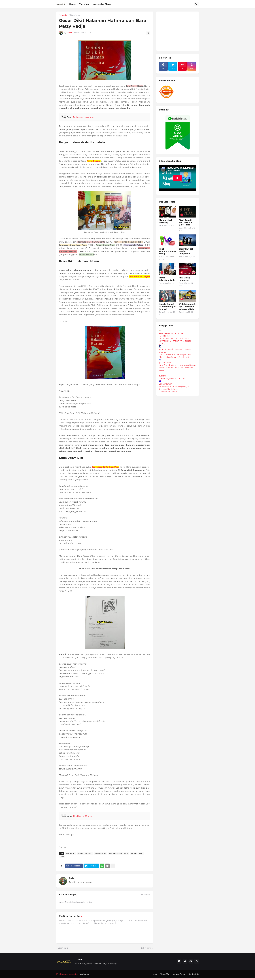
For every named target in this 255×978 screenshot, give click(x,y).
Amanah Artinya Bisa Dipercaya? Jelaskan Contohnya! (174, 387)
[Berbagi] (148, 33)
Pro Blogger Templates (67, 974)
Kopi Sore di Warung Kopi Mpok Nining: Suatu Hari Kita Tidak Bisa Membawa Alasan (177, 368)
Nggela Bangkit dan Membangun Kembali (167, 306)
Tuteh (72, 878)
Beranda (63, 15)
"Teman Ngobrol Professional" (173, 378)
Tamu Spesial (94, 161)
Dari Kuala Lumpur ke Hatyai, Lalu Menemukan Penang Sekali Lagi (175, 355)
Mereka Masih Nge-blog (166, 221)
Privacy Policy (178, 974)
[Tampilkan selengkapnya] (112, 866)
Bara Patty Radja (115, 853)
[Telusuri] (196, 4)
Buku (126, 853)
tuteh (62, 857)
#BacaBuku (74, 15)
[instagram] (196, 961)
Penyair (134, 853)
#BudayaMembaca (84, 853)
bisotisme (84, 974)
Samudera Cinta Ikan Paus (105, 467)
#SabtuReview (100, 853)
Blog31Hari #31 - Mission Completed (186, 251)
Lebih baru (63, 948)
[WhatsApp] (102, 866)
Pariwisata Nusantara (83, 117)
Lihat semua (144, 895)
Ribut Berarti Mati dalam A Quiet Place (185, 222)
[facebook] (179, 961)
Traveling (84, 4)
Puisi (141, 853)
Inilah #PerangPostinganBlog (167, 251)
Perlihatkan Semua (168, 392)
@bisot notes (165, 362)
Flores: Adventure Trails (167, 279)
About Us (164, 974)
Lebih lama (146, 948)
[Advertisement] (179, 30)
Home (72, 4)
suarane (162, 376)
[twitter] (185, 961)
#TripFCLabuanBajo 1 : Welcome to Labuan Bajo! (187, 306)
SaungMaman (165, 384)
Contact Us (193, 974)
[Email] (107, 866)
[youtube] (190, 961)
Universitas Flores (102, 4)
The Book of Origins (139, 276)
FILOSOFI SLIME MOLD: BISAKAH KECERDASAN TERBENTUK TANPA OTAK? (175, 341)
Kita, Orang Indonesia (184, 279)
